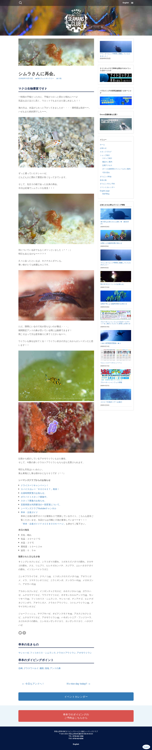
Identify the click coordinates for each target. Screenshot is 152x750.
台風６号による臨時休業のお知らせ (113, 303)
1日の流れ (106, 172)
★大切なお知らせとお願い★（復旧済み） (114, 222)
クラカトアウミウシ (66, 652)
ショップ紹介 (105, 155)
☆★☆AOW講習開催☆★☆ (110, 343)
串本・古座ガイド (29, 512)
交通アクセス (107, 165)
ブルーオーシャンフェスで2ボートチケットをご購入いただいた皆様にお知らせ (115, 322)
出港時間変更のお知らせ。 (33, 492)
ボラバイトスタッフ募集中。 (35, 496)
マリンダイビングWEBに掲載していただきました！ (115, 263)
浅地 (47, 668)
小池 (59, 78)
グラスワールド (31, 668)
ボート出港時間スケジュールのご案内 (116, 169)
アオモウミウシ (84, 652)
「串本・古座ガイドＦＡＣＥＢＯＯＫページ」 (43, 523)
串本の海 (103, 180)
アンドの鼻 (55, 668)
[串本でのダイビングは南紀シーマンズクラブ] (76, 20)
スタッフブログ (106, 151)
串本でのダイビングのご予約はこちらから (76, 716)
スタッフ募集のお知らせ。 (33, 500)
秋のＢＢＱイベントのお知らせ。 (112, 284)
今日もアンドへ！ (33, 683)
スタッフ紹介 (107, 158)
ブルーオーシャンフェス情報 (111, 382)
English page (105, 191)
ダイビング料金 (106, 176)
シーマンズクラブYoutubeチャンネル (38, 508)
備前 (42, 668)
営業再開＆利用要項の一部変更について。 (41, 504)
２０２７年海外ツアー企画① (111, 402)
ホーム (102, 144)
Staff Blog (105, 193)
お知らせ (103, 148)
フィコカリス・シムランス (43, 652)
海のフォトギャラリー (45, 78)
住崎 (20, 668)
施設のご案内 (107, 161)
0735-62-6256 (78, 738)
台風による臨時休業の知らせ (111, 243)
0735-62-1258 (78, 736)
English (126, 2)
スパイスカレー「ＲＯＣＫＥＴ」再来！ (40, 489)
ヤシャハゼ (23, 652)
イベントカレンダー (107, 187)
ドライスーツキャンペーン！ (35, 485)
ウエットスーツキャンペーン (111, 362)
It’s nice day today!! (78, 683)
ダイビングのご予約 (107, 183)
